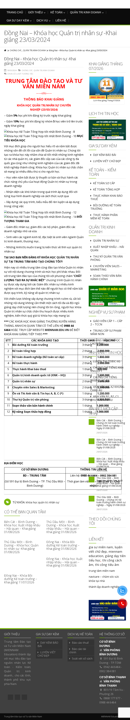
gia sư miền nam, (102, 547)
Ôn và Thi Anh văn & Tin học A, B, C (35, 393)
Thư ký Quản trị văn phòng (30, 399)
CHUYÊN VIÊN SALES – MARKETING (106, 267)
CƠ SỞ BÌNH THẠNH (112, 677)
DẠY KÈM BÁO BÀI (104, 155)
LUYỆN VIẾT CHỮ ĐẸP (107, 161)
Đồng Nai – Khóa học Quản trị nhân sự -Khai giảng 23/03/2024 (40, 61)
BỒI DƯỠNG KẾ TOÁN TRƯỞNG (105, 207)
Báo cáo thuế (80, 643)
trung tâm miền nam (102, 571)
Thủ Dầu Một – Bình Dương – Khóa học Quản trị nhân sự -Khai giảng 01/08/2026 (21, 547)
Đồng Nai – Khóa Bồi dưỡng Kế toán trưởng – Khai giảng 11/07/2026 (20, 578)
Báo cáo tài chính (77, 650)
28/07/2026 (101, 490)
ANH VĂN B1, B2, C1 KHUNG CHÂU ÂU (104, 398)
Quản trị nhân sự (23, 381)
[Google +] (17, 697)
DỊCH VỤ (42, 20)
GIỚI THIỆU (35, 12)
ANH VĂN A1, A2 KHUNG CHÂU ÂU (107, 388)
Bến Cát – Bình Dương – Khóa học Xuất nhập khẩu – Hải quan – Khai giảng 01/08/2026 (22, 527)
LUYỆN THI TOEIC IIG (106, 361)
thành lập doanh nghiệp (104, 587)
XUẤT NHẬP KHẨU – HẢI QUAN (107, 248)
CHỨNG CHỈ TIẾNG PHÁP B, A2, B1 (103, 378)
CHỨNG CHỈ (15, 50)
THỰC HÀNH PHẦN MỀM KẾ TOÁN (104, 216)
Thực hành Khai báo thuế (29, 369)
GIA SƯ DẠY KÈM (18, 20)
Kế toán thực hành (24, 363)
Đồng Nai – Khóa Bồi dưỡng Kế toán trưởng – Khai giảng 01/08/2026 (62, 545)
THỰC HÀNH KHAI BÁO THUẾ (106, 197)
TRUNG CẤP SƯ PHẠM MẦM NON (105, 332)
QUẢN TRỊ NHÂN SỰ (106, 240)
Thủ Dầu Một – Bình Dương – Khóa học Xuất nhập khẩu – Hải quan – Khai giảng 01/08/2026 (62, 527)
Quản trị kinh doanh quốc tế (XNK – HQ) (39, 375)
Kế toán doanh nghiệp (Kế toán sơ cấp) (38, 357)
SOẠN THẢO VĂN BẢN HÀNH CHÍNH (106, 277)
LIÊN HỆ (61, 20)
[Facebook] (10, 697)
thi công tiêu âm (107, 565)
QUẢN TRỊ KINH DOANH (85, 12)
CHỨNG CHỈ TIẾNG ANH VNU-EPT (107, 369)
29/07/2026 (101, 432)
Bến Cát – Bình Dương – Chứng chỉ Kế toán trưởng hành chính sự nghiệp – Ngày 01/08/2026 (110, 424)
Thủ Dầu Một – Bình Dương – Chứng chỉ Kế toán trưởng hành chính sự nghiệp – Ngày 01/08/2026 (111, 500)
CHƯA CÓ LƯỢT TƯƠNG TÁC (20, 73)
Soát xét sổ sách (82, 658)
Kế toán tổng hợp (24, 351)
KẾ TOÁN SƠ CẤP (104, 183)
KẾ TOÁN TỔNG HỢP (106, 189)
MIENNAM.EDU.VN (57, 330)
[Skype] (24, 697)
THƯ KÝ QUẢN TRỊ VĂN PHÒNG (106, 258)
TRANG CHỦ (15, 12)
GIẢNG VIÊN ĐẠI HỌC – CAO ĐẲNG (106, 341)
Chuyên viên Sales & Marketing (33, 387)
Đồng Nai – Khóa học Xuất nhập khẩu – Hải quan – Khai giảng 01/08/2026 (64, 562)
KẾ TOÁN (56, 12)
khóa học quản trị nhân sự (42, 502)
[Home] (5, 50)
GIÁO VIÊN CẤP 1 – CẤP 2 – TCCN (106, 322)
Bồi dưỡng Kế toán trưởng (30, 345)
